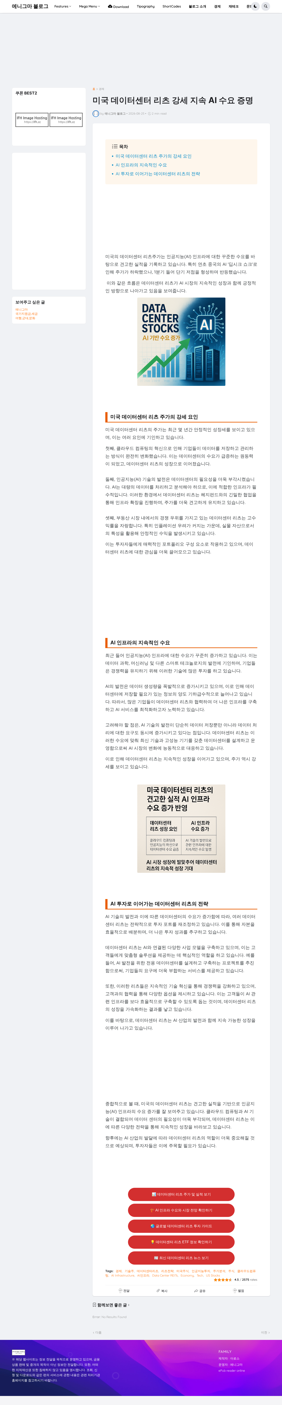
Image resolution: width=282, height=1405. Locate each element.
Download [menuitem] (120, 7)
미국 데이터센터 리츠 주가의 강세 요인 (154, 156)
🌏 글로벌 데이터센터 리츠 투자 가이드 (181, 1226)
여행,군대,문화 (25, 318)
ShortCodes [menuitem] (172, 6)
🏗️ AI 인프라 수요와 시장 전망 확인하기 (181, 1210)
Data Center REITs (165, 1275)
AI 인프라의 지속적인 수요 (141, 165)
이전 (264, 1332)
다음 (98, 1332)
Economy (187, 1275)
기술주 (129, 1271)
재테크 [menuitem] (234, 6)
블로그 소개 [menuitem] (197, 6)
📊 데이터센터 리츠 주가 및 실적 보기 (181, 1194)
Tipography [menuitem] (146, 6)
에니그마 (21, 309)
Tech (200, 1275)
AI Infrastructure (122, 1275)
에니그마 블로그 (30, 6)
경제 (101, 89)
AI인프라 (143, 1275)
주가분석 (219, 1271)
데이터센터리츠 (147, 1271)
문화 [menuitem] (250, 6)
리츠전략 (167, 1271)
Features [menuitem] (61, 6)
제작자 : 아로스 (229, 1358)
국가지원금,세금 (26, 314)
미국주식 (182, 1271)
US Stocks (213, 1275)
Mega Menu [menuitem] (88, 6)
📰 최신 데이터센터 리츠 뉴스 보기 (181, 1258)
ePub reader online (232, 1371)
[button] (255, 6)
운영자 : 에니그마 (231, 1365)
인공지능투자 (201, 1271)
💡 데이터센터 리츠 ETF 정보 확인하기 (181, 1242)
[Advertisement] (141, 52)
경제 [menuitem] (217, 6)
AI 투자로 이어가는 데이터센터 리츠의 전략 (158, 173)
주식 (231, 1271)
